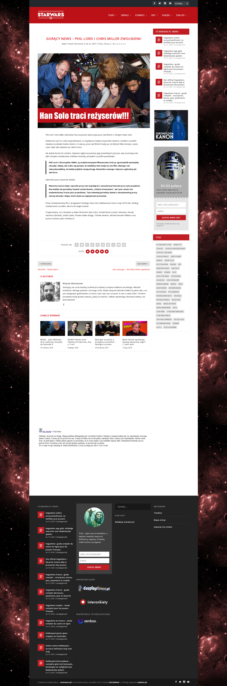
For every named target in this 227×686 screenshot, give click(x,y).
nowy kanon (161, 288)
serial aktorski (169, 304)
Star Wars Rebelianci (175, 311)
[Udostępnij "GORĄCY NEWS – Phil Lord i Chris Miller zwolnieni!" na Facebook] (76, 244)
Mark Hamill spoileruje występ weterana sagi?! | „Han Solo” (134, 342)
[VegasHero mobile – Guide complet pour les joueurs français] (41, 607)
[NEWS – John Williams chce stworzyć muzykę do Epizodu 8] (52, 328)
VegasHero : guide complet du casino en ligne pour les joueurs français (173, 68)
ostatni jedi (161, 292)
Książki (166, 15)
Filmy (111, 15)
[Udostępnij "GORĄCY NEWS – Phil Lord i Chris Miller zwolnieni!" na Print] (124, 244)
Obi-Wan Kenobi (175, 288)
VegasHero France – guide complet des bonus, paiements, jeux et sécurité (58, 593)
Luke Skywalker (173, 280)
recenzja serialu (163, 300)
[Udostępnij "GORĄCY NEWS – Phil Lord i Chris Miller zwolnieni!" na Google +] (87, 244)
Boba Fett (178, 245)
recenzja (177, 296)
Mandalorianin (162, 284)
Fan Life (180, 15)
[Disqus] (94, 392)
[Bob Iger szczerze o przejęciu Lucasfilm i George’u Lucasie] (107, 328)
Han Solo (175, 268)
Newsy (107, 44)
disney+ (159, 260)
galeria (173, 264)
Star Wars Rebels (163, 315)
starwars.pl (65, 682)
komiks (159, 272)
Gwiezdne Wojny (162, 268)
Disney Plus (169, 260)
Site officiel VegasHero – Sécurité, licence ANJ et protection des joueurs (175, 82)
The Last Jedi (179, 319)
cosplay (159, 249)
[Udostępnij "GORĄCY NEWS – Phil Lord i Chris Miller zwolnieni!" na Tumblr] (92, 244)
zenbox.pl (142, 682)
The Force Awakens (164, 319)
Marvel (173, 284)
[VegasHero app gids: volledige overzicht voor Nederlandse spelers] (159, 53)
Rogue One (176, 300)
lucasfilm (160, 280)
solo (175, 308)
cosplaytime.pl (162, 256)
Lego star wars (162, 276)
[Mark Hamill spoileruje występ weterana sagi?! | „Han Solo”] (134, 328)
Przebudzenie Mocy (164, 296)
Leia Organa (175, 276)
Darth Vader (176, 256)
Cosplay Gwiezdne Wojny (175, 249)
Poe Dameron (173, 292)
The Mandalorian (163, 323)
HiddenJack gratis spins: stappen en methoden (57, 634)
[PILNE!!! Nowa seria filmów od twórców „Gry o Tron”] (80, 328)
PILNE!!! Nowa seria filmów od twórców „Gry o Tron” (79, 342)
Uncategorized (179, 45)
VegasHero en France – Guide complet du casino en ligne (59, 622)
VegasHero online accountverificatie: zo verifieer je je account (173, 40)
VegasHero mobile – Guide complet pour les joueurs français (58, 608)
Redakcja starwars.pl (124, 522)
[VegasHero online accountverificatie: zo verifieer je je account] (159, 40)
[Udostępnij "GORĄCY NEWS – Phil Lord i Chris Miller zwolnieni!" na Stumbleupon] (113, 244)
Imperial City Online (163, 527)
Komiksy (140, 15)
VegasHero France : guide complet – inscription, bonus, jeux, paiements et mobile (175, 97)
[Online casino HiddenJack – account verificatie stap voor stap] (41, 647)
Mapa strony (160, 520)
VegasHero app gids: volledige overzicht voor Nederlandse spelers (174, 53)
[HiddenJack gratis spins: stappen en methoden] (41, 635)
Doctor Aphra (162, 264)
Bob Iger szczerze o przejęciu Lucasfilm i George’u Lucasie (105, 342)
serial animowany (163, 308)
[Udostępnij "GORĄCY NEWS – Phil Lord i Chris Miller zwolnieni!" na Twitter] (81, 244)
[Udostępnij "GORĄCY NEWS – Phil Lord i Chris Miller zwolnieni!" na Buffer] (108, 244)
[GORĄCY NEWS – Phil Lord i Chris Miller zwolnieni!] (94, 90)
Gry (153, 15)
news (181, 284)
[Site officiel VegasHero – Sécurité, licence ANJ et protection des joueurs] (159, 82)
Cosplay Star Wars (164, 252)
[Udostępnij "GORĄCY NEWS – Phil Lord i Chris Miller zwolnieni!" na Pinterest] (97, 244)
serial (158, 304)
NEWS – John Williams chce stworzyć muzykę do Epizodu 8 (51, 342)
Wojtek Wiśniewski (75, 44)
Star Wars (160, 311)
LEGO (174, 272)
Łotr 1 (159, 327)
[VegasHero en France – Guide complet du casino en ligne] (41, 622)
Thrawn (175, 323)
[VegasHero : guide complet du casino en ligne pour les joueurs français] (159, 66)
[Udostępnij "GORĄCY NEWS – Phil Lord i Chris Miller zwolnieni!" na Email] (118, 244)
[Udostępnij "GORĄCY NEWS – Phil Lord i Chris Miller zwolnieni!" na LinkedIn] (102, 244)
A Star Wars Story (163, 245)
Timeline (158, 513)
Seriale (125, 15)
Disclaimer (114, 682)
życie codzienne (170, 327)
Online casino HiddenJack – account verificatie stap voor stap (59, 648)
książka (167, 272)
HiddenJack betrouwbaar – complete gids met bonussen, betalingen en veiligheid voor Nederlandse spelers (59, 665)
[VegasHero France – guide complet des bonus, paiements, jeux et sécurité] (41, 592)
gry (179, 264)
